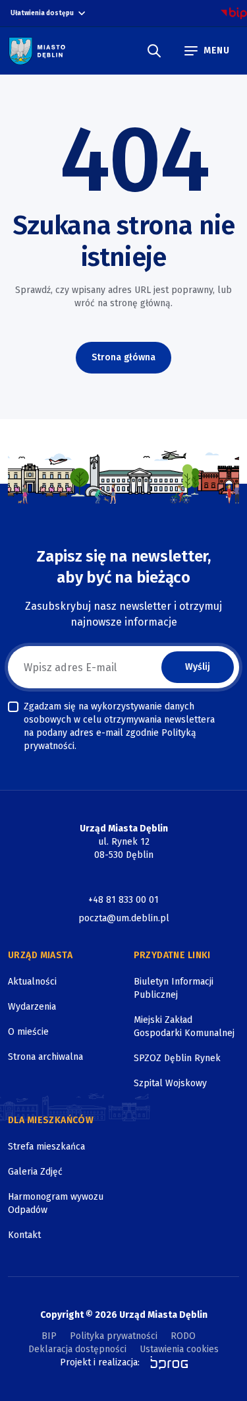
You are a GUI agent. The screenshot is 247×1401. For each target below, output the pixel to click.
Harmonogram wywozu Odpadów (55, 1203)
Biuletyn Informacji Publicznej (173, 988)
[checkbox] (13, 706)
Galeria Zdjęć (35, 1171)
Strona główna (123, 357)
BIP (49, 1336)
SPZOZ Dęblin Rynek (177, 1058)
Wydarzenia (32, 1006)
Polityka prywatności (113, 1336)
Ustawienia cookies (179, 1349)
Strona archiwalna (45, 1056)
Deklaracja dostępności (77, 1349)
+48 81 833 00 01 (123, 899)
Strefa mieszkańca (46, 1146)
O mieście (28, 1031)
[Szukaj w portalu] (154, 51)
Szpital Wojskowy (170, 1083)
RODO (183, 1336)
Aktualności (32, 981)
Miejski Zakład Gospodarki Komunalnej (184, 1026)
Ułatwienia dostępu (42, 13)
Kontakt (24, 1235)
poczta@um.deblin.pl (123, 918)
